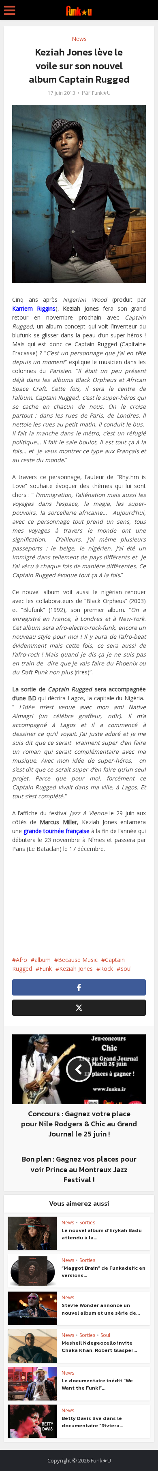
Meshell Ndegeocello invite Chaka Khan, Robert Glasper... (99, 1346)
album (42, 960)
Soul (126, 968)
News (79, 39)
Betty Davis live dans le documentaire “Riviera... (92, 1421)
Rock (106, 968)
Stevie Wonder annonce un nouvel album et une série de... (101, 1308)
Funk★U (101, 93)
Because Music (78, 960)
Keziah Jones (76, 968)
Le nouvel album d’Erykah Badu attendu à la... (102, 1233)
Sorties (87, 1222)
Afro (21, 960)
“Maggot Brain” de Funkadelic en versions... (103, 1271)
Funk (45, 968)
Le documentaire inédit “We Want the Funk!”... (97, 1384)
